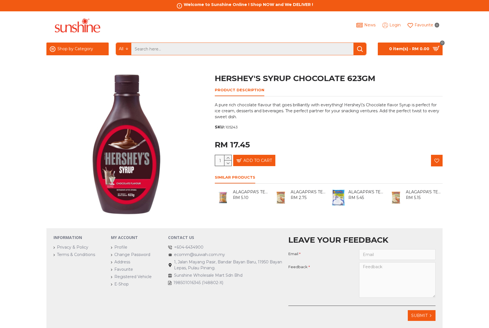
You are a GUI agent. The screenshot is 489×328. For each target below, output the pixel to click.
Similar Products (235, 177)
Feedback (298, 266)
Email (293, 253)
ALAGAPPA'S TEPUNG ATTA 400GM (309, 191)
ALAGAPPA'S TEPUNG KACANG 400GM (251, 191)
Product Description (239, 90)
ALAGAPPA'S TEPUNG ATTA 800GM (424, 191)
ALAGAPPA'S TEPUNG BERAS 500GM (366, 191)
